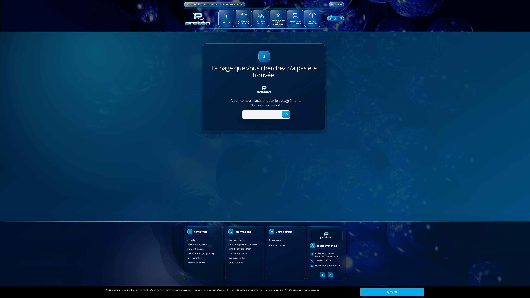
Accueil (192, 4)
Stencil (226, 22)
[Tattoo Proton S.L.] (198, 18)
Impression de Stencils (295, 22)
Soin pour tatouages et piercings (278, 22)
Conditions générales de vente (242, 244)
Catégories (200, 231)
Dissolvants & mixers (197, 244)
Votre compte (284, 231)
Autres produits (312, 22)
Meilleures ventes (236, 258)
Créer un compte (277, 245)
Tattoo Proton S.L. (327, 245)
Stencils (191, 240)
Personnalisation (312, 290)
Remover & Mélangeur (243, 22)
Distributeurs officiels (232, 4)
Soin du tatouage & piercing (200, 253)
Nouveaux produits (237, 253)
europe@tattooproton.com (328, 265)
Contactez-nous (209, 4)
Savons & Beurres (261, 22)
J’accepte (392, 292)
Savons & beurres (195, 249)
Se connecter (275, 240)
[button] (329, 18)
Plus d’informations (294, 290)
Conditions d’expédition (239, 249)
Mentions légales (236, 240)
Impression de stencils (198, 262)
